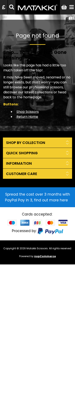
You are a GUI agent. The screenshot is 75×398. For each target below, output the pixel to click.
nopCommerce (45, 256)
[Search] (11, 7)
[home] (37, 11)
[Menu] (71, 7)
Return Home (27, 116)
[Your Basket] (64, 7)
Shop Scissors (27, 111)
